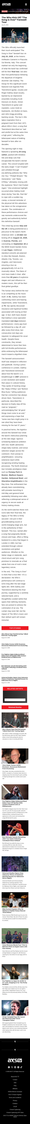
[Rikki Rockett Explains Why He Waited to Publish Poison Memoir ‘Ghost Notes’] (15, 899)
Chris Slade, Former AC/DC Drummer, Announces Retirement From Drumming (14, 644)
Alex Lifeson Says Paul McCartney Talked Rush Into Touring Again (15, 634)
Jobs (15, 1082)
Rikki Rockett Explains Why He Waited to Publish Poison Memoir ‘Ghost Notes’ (13, 910)
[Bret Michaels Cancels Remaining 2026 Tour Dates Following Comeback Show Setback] (15, 828)
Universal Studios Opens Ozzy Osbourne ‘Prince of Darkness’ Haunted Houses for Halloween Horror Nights (15, 679)
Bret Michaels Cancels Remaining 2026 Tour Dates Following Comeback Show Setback (14, 667)
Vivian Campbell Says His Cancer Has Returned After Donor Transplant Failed (13, 1018)
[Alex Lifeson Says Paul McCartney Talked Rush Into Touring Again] (15, 720)
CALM (15, 1106)
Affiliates (15, 1088)
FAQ (15, 1085)
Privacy (15, 1100)
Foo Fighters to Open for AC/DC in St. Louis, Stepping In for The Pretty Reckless (14, 982)
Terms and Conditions (15, 1097)
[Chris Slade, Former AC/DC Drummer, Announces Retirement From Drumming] (15, 756)
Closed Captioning (15, 1109)
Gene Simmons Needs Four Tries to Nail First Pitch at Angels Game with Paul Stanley (14, 946)
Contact (15, 1079)
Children (15, 1103)
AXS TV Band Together (15, 1094)
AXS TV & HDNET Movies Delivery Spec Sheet (15, 1116)
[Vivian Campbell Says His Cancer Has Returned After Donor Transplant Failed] (15, 1007)
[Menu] (26, 4)
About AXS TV (15, 1076)
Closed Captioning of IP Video (15, 1112)
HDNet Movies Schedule (15, 1091)
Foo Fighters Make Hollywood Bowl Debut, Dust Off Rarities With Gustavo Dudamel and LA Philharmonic (14, 656)
